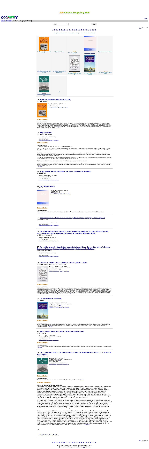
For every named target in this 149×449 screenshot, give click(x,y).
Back (140, 28)
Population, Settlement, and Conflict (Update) (55, 99)
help (49, 177)
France (64, 107)
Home (3, 21)
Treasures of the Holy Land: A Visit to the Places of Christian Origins (63, 262)
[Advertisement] (74, 5)
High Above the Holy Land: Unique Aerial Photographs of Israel (62, 331)
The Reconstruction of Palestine (50, 299)
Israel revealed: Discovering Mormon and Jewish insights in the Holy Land (65, 171)
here (84, 447)
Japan (67, 107)
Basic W (8, 21)
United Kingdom (55, 107)
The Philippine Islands (47, 186)
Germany (60, 107)
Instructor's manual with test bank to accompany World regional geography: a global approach (72, 218)
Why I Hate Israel (46, 133)
